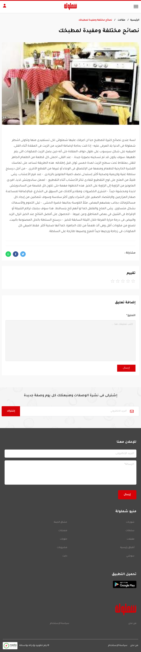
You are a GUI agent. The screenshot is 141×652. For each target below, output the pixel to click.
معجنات (62, 530)
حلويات (63, 539)
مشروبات (62, 547)
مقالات (121, 20)
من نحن (132, 623)
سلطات (130, 530)
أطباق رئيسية (127, 547)
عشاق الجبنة (60, 522)
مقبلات (130, 539)
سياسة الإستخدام (59, 623)
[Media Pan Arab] (10, 645)
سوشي (130, 556)
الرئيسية (134, 20)
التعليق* (130, 315)
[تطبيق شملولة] (70, 584)
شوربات (130, 522)
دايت (64, 556)
